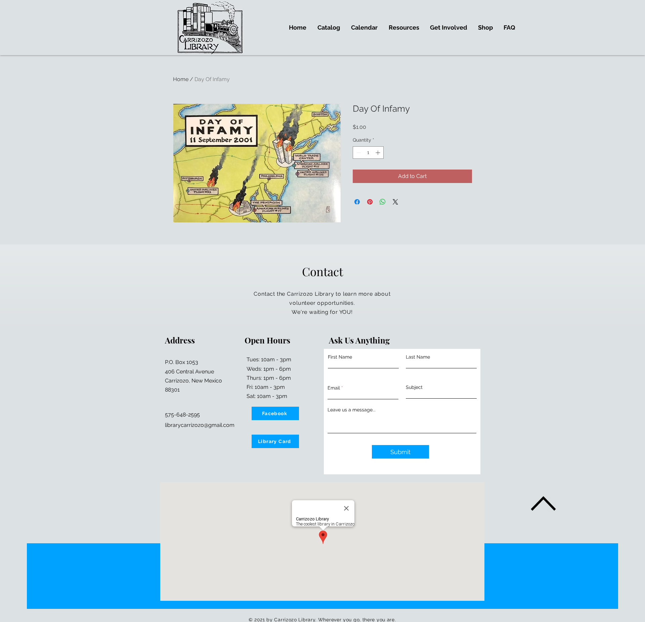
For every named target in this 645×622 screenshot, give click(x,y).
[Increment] (378, 152)
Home (180, 79)
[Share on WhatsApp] (383, 202)
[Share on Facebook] (357, 202)
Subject (414, 387)
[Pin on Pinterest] (370, 202)
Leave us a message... (352, 409)
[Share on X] (395, 202)
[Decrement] (358, 152)
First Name (340, 357)
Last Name (418, 357)
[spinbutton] (368, 152)
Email (334, 388)
